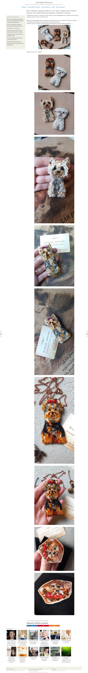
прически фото (32, 620)
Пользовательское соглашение (37, 669)
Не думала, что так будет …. (13, 28)
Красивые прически (44, 2)
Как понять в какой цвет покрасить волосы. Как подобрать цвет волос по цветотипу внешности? (15, 21)
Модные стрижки (38, 620)
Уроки (53, 7)
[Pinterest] (43, 625)
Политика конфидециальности (33, 670)
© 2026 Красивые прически (10, 669)
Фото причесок (60, 7)
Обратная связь (54, 669)
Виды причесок (45, 7)
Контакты (30, 669)
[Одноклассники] (54, 625)
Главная (24, 7)
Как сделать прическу (33, 7)
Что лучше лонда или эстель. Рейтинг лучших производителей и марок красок (15, 43)
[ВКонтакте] (32, 625)
